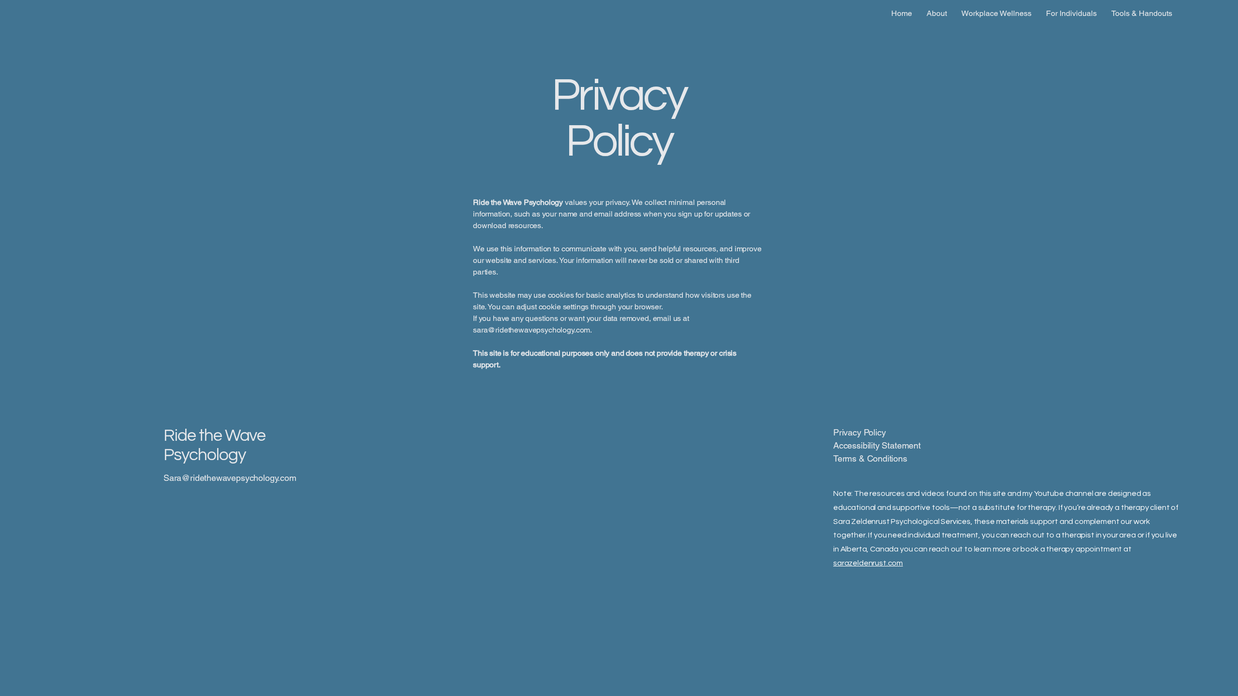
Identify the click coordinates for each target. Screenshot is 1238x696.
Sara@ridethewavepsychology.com (229, 478)
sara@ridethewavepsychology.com (531, 329)
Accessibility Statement (877, 445)
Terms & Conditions (870, 458)
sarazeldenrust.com (868, 563)
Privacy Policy (859, 432)
